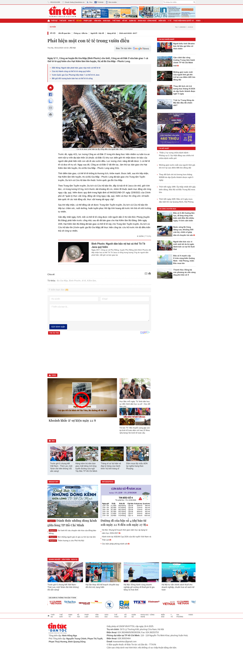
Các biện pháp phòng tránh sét (114, 544)
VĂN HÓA (97, 21)
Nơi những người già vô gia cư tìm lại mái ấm (72, 537)
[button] (148, 454)
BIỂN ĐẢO (162, 21)
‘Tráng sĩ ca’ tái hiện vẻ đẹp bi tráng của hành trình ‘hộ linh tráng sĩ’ (111, 466)
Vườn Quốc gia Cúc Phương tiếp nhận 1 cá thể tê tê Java (75, 75)
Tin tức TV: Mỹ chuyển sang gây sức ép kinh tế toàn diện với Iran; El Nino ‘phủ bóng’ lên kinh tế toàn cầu (134, 430)
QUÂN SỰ (132, 21)
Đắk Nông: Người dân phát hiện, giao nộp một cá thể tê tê (76, 68)
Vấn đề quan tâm (64, 33)
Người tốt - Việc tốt (97, 33)
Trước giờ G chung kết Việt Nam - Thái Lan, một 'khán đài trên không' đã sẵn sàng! (61, 467)
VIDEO (198, 21)
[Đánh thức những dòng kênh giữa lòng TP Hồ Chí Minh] (72, 501)
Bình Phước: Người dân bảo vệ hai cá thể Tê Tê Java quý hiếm (118, 245)
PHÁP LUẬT (88, 21)
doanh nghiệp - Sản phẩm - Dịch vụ (63, 559)
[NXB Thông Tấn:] (103, 605)
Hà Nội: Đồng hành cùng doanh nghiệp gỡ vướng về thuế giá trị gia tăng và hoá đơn (139, 587)
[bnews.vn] (117, 605)
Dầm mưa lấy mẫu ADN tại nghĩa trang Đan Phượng (136, 466)
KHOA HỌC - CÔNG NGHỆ (147, 21)
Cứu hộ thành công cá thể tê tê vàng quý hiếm (71, 71)
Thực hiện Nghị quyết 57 (183, 21)
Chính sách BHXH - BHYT (128, 33)
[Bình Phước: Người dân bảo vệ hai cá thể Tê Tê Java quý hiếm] (73, 252)
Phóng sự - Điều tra (80, 33)
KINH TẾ (71, 21)
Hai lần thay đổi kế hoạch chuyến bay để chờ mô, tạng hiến (102, 585)
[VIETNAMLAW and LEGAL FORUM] (76, 604)
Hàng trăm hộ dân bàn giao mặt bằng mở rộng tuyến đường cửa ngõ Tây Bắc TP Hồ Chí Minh (86, 467)
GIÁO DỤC (106, 21)
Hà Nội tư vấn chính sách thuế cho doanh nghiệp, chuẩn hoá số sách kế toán (178, 587)
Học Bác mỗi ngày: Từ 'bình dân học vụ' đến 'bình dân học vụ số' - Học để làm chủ (134, 404)
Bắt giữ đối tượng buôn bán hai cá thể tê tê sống (72, 78)
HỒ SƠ (124, 21)
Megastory (51, 521)
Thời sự (54, 21)
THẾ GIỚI (62, 21)
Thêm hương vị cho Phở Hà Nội (66, 540)
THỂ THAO (116, 21)
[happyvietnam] (88, 602)
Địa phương (179, 616)
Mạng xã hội (111, 33)
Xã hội (52, 33)
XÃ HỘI (79, 21)
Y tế (169, 21)
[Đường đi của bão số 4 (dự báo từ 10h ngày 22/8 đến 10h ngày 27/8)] (126, 501)
